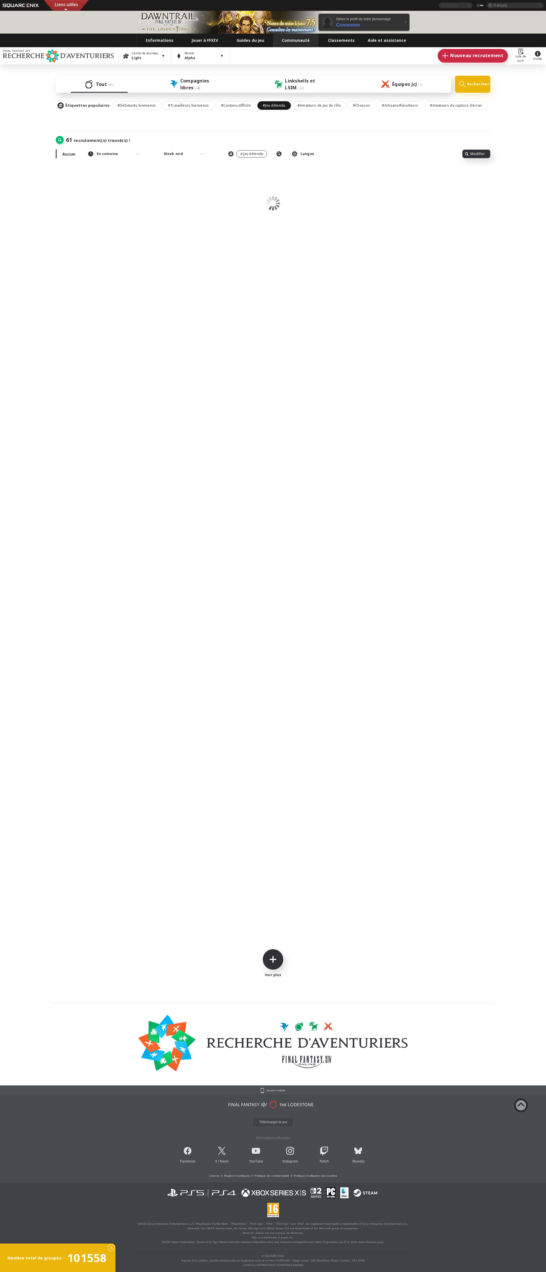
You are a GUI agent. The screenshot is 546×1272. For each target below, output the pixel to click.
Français (500, 5)
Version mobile (276, 1090)
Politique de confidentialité (272, 1175)
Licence (214, 1175)
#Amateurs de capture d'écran (456, 105)
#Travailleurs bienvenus (188, 105)
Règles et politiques (237, 1175)
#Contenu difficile (236, 105)
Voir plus (273, 974)
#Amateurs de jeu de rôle (319, 105)
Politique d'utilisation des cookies (315, 1175)
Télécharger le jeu (273, 1122)
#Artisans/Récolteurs (400, 105)
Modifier (477, 153)
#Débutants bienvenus (136, 105)
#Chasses (361, 105)
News (224, 1161)
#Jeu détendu (274, 105)
